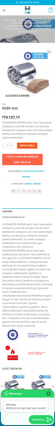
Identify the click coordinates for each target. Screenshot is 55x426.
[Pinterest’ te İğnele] (34, 191)
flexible (27, 183)
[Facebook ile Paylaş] (18, 191)
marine (37, 183)
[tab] (27, 211)
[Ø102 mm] (41, 385)
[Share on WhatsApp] (13, 191)
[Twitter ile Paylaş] (23, 191)
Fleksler (16, 23)
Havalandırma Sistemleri (35, 20)
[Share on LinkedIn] (39, 191)
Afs (4, 104)
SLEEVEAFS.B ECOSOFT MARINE (33, 30)
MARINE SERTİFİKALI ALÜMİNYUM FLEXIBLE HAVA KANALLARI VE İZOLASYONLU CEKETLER (27, 26)
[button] (48, 394)
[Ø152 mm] (14, 385)
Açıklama (7, 211)
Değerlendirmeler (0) (13, 217)
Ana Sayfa (10, 20)
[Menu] (4, 10)
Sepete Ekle (27, 145)
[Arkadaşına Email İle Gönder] (29, 191)
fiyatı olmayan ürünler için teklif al (22, 159)
